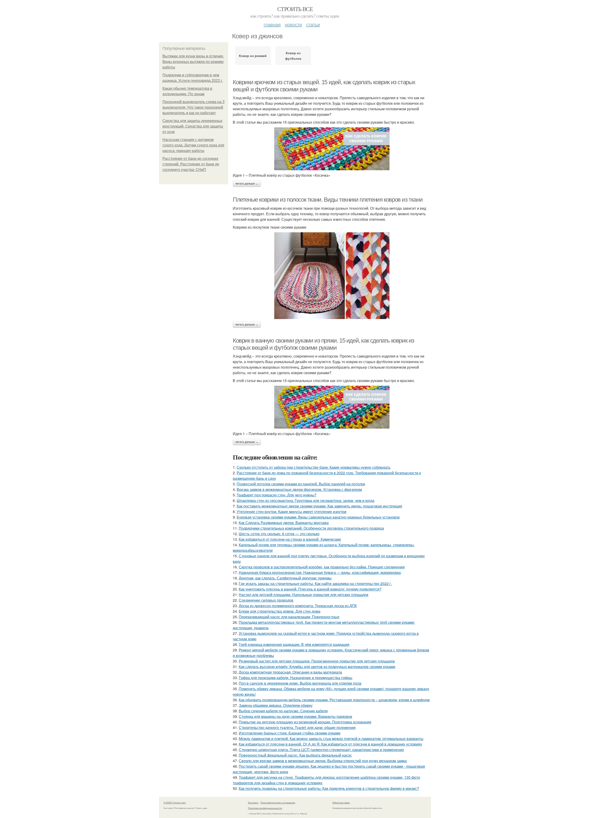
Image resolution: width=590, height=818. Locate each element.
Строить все (295, 9)
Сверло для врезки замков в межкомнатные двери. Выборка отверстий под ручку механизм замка (323, 760)
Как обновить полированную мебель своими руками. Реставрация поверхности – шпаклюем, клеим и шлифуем (334, 699)
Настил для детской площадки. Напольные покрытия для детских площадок (303, 594)
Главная (272, 24)
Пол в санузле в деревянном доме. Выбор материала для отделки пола (300, 683)
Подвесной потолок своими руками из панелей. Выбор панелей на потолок (301, 484)
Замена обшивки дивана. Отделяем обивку (276, 705)
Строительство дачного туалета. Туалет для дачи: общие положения (297, 727)
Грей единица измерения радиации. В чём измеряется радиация (294, 644)
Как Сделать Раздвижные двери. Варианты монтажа (284, 522)
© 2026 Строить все (175, 802)
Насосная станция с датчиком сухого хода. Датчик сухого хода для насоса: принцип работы (193, 145)
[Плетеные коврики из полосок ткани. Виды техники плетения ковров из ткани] (332, 275)
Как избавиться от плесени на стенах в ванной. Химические (290, 539)
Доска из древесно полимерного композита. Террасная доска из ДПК (298, 605)
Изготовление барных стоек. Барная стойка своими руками (289, 733)
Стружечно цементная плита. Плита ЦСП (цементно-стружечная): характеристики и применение (321, 749)
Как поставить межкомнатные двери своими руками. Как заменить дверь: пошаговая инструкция (319, 506)
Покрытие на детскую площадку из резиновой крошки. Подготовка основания (305, 722)
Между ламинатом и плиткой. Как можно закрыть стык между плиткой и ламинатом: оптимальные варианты (331, 738)
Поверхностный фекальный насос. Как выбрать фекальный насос (295, 755)
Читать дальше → (246, 183)
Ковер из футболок (293, 56)
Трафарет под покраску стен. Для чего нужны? (276, 495)
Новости (293, 24)
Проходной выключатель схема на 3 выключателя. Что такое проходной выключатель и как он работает (193, 107)
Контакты (253, 802)
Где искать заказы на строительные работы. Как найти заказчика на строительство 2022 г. (315, 583)
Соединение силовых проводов (266, 600)
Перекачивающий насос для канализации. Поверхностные (289, 616)
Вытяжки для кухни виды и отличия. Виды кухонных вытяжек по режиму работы (193, 61)
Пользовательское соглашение (277, 802)
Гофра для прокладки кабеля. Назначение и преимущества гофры (295, 677)
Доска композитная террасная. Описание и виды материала (290, 672)
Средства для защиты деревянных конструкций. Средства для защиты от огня (192, 126)
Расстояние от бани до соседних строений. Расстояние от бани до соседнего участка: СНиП (190, 164)
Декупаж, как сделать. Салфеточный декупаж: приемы (285, 578)
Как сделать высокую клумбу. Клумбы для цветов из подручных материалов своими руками (317, 666)
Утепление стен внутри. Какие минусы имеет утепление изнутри (291, 511)
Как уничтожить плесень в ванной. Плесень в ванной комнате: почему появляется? (310, 589)
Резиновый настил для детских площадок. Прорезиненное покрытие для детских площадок (317, 661)
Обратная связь (341, 802)
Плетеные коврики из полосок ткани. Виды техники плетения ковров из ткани (327, 199)
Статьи (313, 24)
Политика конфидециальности (265, 808)
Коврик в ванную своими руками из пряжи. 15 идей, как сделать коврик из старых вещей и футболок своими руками (323, 344)
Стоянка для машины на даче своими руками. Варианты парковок (295, 716)
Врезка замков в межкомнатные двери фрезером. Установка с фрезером (299, 489)
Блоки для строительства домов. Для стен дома (279, 611)
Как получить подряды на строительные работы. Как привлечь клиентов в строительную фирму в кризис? (329, 788)
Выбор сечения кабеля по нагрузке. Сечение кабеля (283, 711)
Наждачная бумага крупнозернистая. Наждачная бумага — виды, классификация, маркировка (320, 572)
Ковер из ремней (253, 55)
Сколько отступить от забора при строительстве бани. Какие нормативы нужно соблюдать (313, 467)
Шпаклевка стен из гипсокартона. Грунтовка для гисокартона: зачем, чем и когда (305, 500)
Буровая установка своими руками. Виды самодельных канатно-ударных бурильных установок (318, 517)
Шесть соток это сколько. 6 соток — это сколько (279, 533)
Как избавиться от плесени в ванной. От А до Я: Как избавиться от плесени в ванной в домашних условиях (330, 744)
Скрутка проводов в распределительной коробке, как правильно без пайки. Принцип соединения (322, 567)
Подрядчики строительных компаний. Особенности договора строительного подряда (311, 528)
